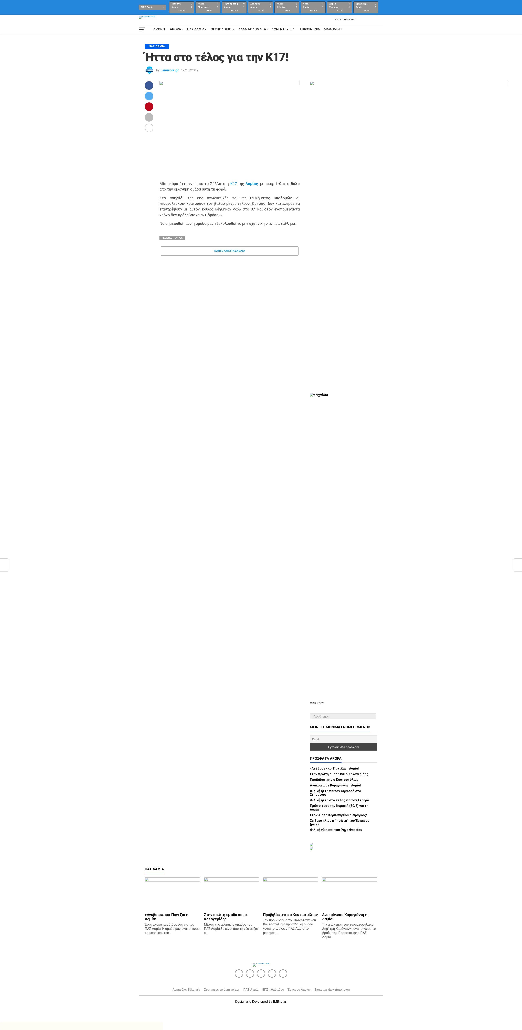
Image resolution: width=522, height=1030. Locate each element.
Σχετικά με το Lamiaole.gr (221, 989)
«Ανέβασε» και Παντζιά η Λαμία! (334, 768)
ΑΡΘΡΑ (175, 29)
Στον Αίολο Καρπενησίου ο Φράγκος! (338, 815)
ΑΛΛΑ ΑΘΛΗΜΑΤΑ (252, 29)
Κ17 (233, 184)
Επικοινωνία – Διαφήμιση (321, 29)
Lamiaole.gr (169, 70)
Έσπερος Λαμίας (299, 989)
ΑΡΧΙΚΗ (159, 29)
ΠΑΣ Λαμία (250, 989)
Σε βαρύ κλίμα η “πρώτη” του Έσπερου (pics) (339, 822)
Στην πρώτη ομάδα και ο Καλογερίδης (339, 774)
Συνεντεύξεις (283, 29)
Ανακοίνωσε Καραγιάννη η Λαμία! (335, 785)
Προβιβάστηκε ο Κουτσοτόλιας (334, 780)
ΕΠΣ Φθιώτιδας (273, 989)
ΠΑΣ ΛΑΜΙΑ (196, 29)
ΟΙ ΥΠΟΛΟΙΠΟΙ (221, 29)
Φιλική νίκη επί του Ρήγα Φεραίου (336, 830)
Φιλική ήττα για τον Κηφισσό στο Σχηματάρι (335, 793)
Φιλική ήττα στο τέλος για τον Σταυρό (339, 800)
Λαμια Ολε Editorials (186, 989)
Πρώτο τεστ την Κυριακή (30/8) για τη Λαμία (339, 807)
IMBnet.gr (280, 1001)
